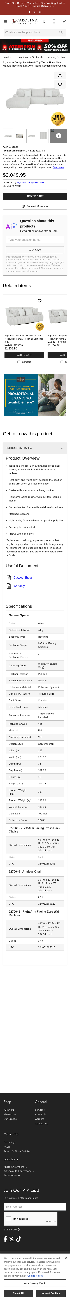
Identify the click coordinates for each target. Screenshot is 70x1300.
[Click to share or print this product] (60, 75)
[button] (5, 21)
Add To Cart (35, 196)
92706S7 (16, 186)
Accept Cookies (51, 1293)
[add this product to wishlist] (60, 84)
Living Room (22, 57)
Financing (9, 1142)
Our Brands (10, 1118)
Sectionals (37, 57)
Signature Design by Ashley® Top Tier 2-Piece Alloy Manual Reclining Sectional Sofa (24, 338)
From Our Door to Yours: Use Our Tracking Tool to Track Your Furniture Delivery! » (35, 4)
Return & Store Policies (17, 1151)
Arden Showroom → (15, 1166)
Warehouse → (12, 1175)
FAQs (7, 1146)
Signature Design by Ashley (30, 182)
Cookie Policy (35, 1275)
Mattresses (10, 1114)
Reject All (18, 1293)
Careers (39, 1118)
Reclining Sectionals (57, 57)
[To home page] (25, 21)
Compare (26, 362)
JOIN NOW (11, 1229)
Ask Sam (35, 249)
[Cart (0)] (64, 21)
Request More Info (37, 206)
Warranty (19, 585)
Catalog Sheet (22, 577)
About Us (40, 1114)
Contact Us (41, 1123)
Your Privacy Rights (35, 1283)
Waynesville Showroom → (19, 1170)
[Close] (66, 1258)
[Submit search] (61, 32)
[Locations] (44, 21)
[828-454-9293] (54, 21)
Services (40, 1109)
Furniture (7, 57)
